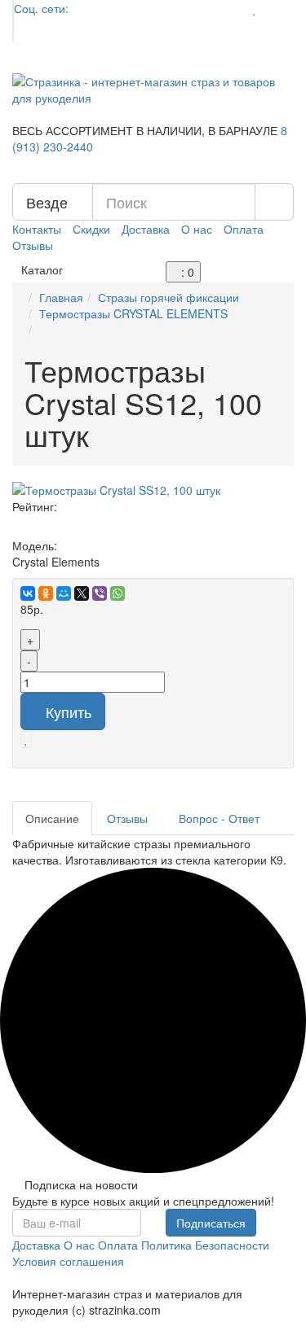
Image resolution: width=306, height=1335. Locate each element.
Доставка (146, 229)
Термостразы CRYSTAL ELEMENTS (133, 313)
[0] (255, 8)
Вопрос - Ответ (221, 818)
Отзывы (32, 245)
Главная (61, 297)
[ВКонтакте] (27, 593)
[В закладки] (26, 738)
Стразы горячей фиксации (168, 297)
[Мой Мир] (63, 593)
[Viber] (99, 593)
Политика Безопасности (205, 1245)
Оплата (244, 229)
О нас (196, 229)
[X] (81, 593)
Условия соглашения (68, 1261)
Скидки (91, 229)
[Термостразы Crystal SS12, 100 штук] (153, 490)
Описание (52, 818)
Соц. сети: (41, 8)
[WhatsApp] (117, 593)
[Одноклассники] (45, 593)
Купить (68, 711)
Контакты (36, 229)
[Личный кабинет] (279, 8)
